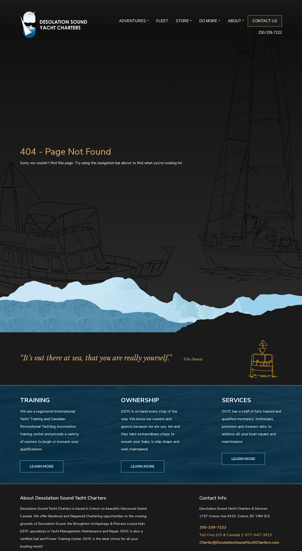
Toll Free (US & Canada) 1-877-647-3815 (235, 535)
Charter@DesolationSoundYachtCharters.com (239, 542)
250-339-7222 (270, 32)
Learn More (42, 466)
